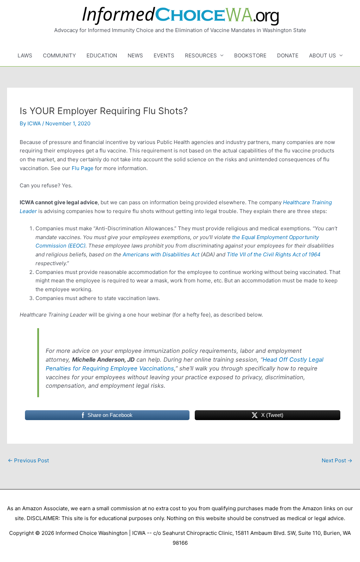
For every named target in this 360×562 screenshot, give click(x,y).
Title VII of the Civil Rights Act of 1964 (274, 254)
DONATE (287, 55)
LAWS (25, 55)
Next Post (337, 460)
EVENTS (164, 55)
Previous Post (28, 460)
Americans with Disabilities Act (161, 254)
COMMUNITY (59, 55)
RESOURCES (201, 55)
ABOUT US (322, 55)
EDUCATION (101, 55)
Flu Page (83, 168)
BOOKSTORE (250, 55)
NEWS (135, 55)
